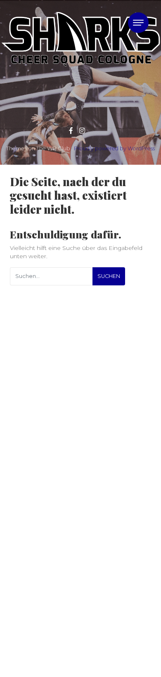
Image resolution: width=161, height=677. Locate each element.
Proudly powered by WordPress (114, 148)
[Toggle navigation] (138, 22)
